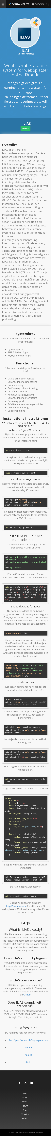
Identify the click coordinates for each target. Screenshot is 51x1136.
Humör (28, 1047)
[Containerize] (18, 4)
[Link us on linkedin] (32, 1083)
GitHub (25, 128)
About (25, 1118)
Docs (24, 1097)
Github (27, 994)
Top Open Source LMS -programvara (28, 1040)
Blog (25, 1110)
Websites (25, 1114)
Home (25, 1093)
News (24, 1101)
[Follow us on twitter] (26, 1083)
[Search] (47, 4)
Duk (28, 1062)
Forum (25, 1105)
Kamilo (28, 1054)
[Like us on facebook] (20, 1083)
